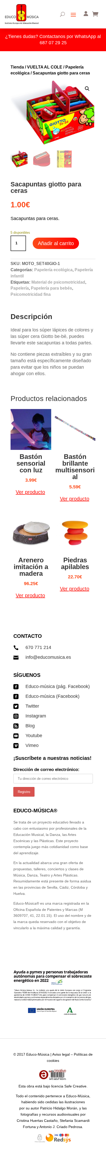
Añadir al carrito (56, 243)
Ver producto (30, 492)
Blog (30, 725)
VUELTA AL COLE (44, 67)
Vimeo (32, 745)
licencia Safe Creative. (69, 1086)
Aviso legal (61, 1054)
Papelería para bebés (51, 288)
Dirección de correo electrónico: (46, 769)
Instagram (35, 716)
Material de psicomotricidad (58, 282)
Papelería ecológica (53, 270)
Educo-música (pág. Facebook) (57, 686)
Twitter (32, 706)
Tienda (17, 67)
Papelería (20, 288)
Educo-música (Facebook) (52, 696)
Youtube (33, 735)
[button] (87, 88)
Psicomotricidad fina (31, 294)
